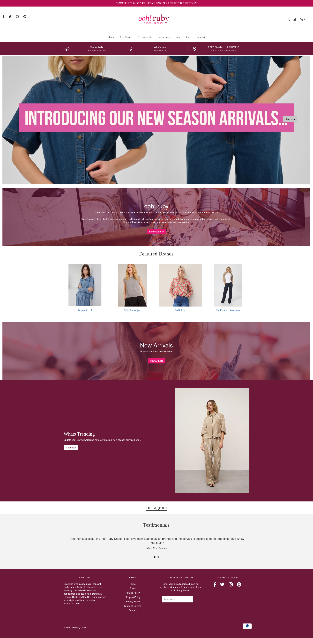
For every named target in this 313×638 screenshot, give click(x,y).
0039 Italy (180, 310)
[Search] (286, 19)
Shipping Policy (132, 597)
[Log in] (293, 19)
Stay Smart (126, 36)
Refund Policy (133, 592)
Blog (188, 36)
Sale (178, 36)
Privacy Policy (133, 601)
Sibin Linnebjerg (132, 310)
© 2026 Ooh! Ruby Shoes (75, 627)
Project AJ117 (85, 310)
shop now (290, 118)
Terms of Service (132, 605)
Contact (200, 36)
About (133, 588)
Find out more (156, 231)
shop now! (71, 447)
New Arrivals (145, 36)
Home (111, 36)
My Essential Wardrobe (228, 310)
